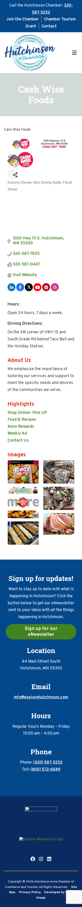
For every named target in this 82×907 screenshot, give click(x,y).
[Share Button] (13, 174)
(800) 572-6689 (45, 769)
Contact (49, 26)
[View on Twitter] (29, 290)
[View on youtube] (37, 290)
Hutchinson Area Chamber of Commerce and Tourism (37, 52)
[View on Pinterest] (46, 290)
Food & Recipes (22, 419)
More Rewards (21, 426)
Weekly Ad (17, 433)
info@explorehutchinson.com (41, 697)
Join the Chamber (22, 19)
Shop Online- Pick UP (27, 412)
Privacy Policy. (30, 892)
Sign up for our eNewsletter (41, 632)
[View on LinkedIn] (11, 290)
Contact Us (18, 440)
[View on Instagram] (55, 290)
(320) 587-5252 (47, 762)
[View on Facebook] (20, 290)
